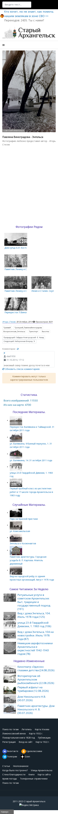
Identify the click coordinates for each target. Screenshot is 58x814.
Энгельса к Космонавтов (23, 543)
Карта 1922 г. (42, 741)
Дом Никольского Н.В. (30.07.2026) (31, 698)
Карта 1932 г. (36, 733)
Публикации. (44, 737)
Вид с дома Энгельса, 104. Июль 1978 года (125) (33, 615)
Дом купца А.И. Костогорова (19, 247)
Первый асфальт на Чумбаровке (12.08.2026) (33, 689)
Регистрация (9, 741)
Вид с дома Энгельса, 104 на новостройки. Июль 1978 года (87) (35, 635)
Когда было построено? (15, 770)
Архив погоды (9, 778)
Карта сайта (44, 774)
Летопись (27, 729)
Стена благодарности (13, 774)
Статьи (6, 766)
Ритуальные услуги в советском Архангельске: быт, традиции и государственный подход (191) (33, 602)
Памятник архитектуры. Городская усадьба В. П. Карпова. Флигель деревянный (28, 560)
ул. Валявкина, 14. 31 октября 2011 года (31, 460)
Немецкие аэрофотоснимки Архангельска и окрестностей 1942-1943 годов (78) (35, 648)
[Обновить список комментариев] (18, 349)
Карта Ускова (42, 729)
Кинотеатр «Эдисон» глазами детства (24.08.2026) (35, 668)
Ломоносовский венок (14, 733)
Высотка (45, 331)
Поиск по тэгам (10, 729)
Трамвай (7, 327)
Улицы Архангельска (41, 770)
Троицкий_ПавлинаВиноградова (28, 327)
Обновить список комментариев (22, 369)
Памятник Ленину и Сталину (19, 269)
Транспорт (33, 331)
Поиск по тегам (10, 782)
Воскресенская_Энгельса (14, 331)
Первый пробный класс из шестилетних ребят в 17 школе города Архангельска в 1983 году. (31, 492)
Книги (31, 774)
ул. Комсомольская (20, 531)
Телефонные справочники (33, 778)
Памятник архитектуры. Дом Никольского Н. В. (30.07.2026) (36, 709)
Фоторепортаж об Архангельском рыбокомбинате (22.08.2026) (35, 679)
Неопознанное (20, 766)
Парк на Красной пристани (24, 518)
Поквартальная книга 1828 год (18, 737)
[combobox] (16, 5)
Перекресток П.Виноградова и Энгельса (25, 312)
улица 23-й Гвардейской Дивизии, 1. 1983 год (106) (34, 624)
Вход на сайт (25, 741)
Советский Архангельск (13, 131)
